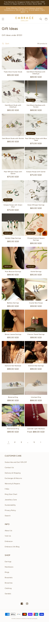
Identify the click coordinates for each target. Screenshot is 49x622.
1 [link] (8, 442)
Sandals (8, 594)
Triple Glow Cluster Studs (13, 72)
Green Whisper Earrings (35, 205)
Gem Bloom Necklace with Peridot (36, 106)
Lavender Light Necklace (36, 428)
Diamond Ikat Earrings (36, 366)
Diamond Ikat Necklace (13, 366)
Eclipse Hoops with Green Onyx (13, 206)
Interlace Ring (36, 397)
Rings (7, 572)
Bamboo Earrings (13, 303)
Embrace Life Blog (12, 547)
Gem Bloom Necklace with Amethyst (36, 73)
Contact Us (9, 468)
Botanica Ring (13, 397)
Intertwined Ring (13, 428)
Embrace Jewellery (21, 618)
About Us (8, 531)
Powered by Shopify (32, 618)
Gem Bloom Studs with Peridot (13, 138)
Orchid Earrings (36, 271)
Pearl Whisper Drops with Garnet (13, 172)
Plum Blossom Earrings (13, 271)
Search (8, 516)
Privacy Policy (10, 510)
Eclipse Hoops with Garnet (36, 172)
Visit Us (8, 536)
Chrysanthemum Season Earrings (36, 239)
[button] (3, 19)
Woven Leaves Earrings (13, 334)
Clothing (8, 588)
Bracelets (8, 578)
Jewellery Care (11, 500)
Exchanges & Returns (13, 478)
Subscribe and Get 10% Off (16, 462)
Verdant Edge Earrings (13, 238)
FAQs (7, 489)
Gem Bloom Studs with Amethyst (13, 106)
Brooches (9, 583)
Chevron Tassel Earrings (36, 334)
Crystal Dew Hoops (36, 303)
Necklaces (9, 567)
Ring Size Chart (11, 494)
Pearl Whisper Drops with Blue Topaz (36, 139)
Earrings (8, 562)
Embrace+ (9, 541)
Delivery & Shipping (12, 473)
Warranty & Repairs (12, 484)
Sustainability (10, 505)
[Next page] (40, 442)
